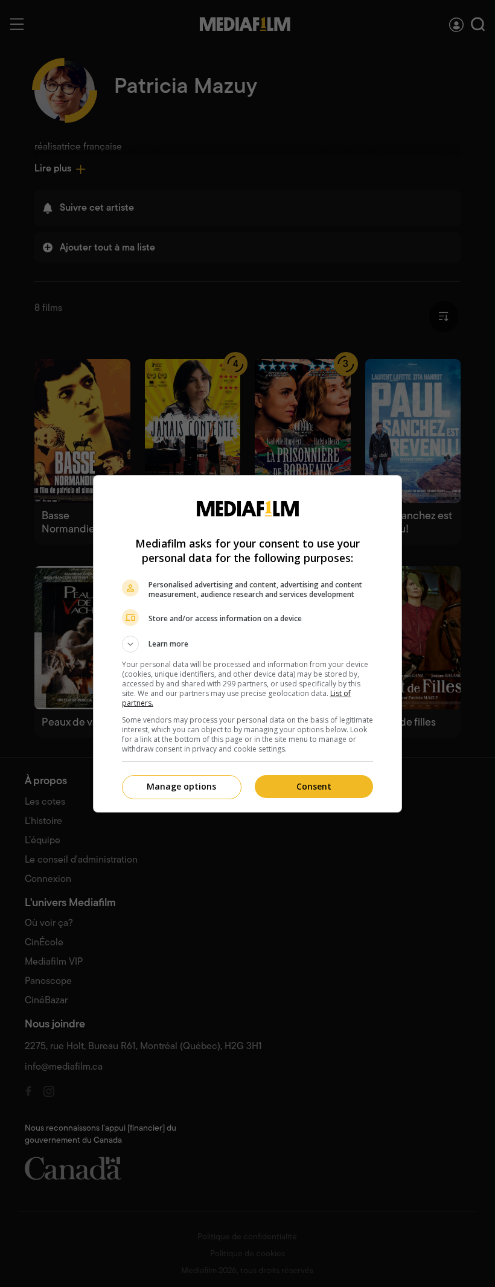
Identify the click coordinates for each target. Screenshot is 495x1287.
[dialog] (247, 644)
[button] (247, 644)
